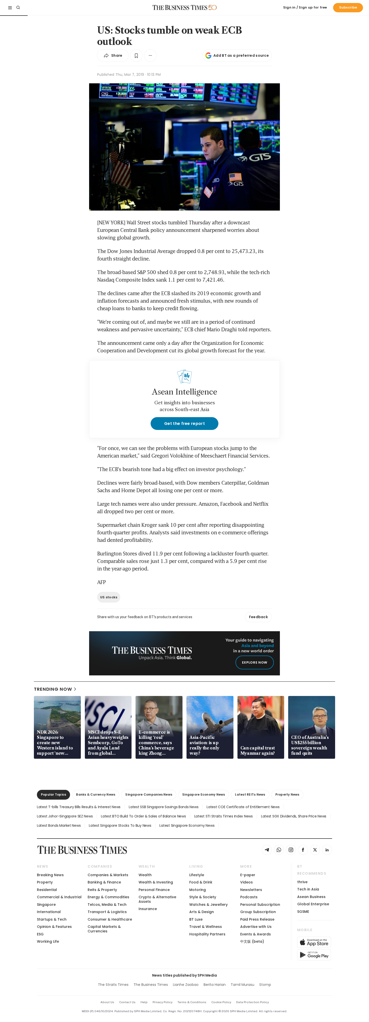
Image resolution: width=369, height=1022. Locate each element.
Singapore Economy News (203, 794)
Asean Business (311, 896)
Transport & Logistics (107, 911)
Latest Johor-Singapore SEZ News (65, 816)
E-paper (247, 874)
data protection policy (252, 1002)
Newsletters (251, 889)
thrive (302, 881)
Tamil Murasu (242, 984)
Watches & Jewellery (208, 904)
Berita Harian (215, 984)
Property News (287, 794)
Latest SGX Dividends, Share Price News (293, 816)
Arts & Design (201, 911)
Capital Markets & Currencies (104, 928)
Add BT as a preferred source (241, 55)
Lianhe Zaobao (186, 984)
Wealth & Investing (156, 882)
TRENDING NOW (53, 689)
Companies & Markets (108, 874)
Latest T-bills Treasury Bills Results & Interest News (78, 806)
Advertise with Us (256, 926)
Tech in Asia (308, 889)
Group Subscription (258, 911)
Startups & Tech (52, 919)
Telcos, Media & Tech (107, 904)
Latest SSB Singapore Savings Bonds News (163, 806)
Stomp (265, 984)
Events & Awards (255, 934)
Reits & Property (102, 889)
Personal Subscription (260, 904)
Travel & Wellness (205, 926)
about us (107, 1002)
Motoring (197, 889)
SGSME (303, 911)
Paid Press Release (257, 919)
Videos (246, 882)
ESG (40, 934)
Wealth (145, 874)
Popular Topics (53, 794)
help (144, 1002)
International (49, 911)
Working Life (48, 941)
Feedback (258, 616)
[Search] (18, 8)
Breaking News (50, 874)
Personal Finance (154, 889)
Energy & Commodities (108, 897)
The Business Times (151, 984)
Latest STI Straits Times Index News (223, 816)
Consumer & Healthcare (110, 919)
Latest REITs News (250, 794)
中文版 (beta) (252, 941)
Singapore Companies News (148, 794)
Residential (47, 889)
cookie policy (221, 1002)
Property (45, 882)
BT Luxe (196, 919)
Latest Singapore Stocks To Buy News (120, 825)
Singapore (46, 904)
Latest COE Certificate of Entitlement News (243, 806)
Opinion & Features (54, 926)
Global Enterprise (313, 904)
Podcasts (249, 897)
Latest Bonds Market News (59, 825)
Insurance (148, 908)
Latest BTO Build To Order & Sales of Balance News (143, 816)
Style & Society (202, 897)
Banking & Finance (104, 882)
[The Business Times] (180, 7)
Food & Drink (200, 882)
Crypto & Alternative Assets (157, 899)
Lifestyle (196, 874)
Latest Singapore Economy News (186, 825)
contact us (127, 1002)
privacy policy (162, 1002)
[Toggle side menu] (10, 8)
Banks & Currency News (95, 794)
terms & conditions (191, 1002)
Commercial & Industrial (59, 897)
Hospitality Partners (207, 934)
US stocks (108, 597)
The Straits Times (113, 984)
